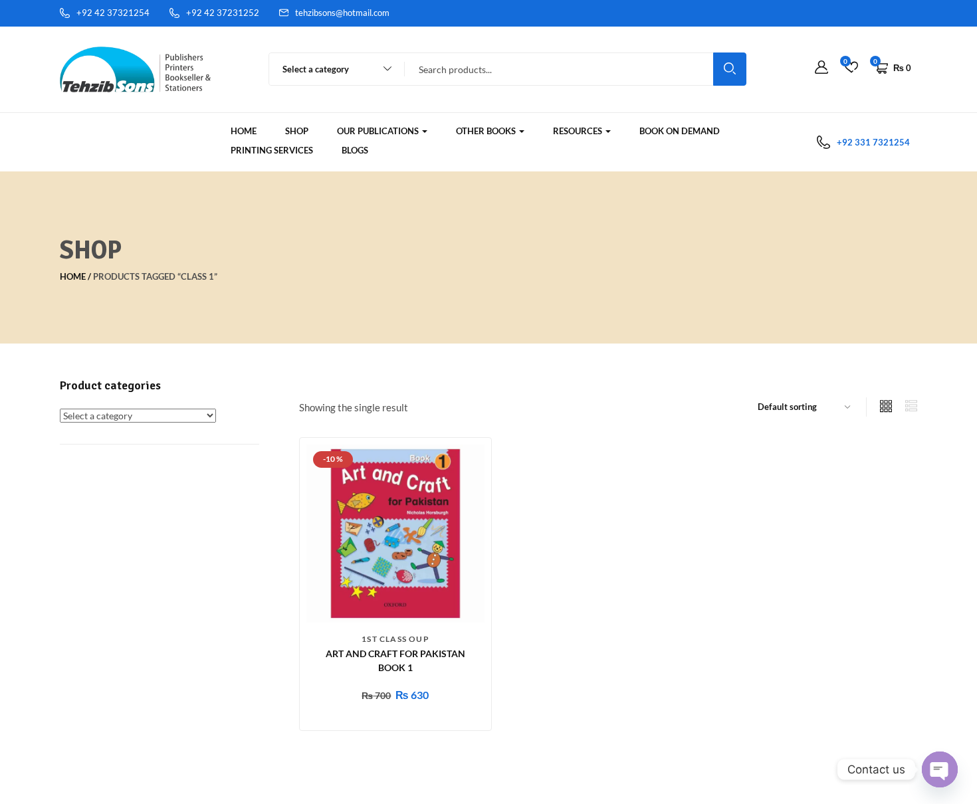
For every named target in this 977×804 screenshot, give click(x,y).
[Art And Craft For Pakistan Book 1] (395, 532)
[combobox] (330, 69)
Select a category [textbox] (315, 69)
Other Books (487, 131)
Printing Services (272, 150)
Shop (296, 131)
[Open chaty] (940, 769)
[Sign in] (821, 67)
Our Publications (379, 131)
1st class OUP (395, 639)
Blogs (355, 150)
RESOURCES (578, 131)
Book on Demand (679, 131)
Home (244, 131)
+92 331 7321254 (873, 142)
